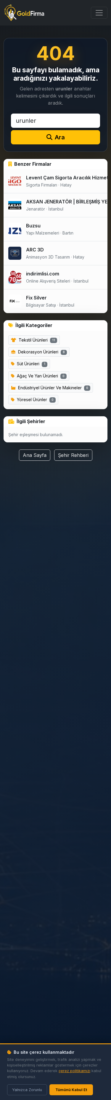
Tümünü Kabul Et (71, 1090)
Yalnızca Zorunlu (27, 1090)
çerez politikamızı (74, 1071)
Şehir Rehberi (73, 455)
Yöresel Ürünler (35, 399)
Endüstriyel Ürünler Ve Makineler (52, 387)
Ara (60, 137)
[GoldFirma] (24, 12)
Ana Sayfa (34, 455)
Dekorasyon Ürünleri (41, 351)
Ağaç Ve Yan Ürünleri (40, 375)
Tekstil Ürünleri (36, 339)
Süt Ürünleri (30, 363)
